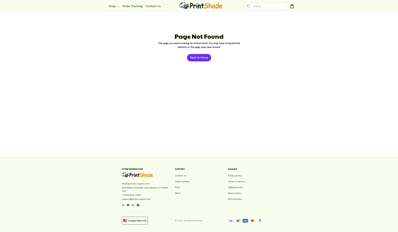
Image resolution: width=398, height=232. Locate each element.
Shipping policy (235, 187)
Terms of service (236, 181)
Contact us (180, 175)
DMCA (178, 193)
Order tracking (182, 181)
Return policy (234, 193)
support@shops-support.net (136, 199)
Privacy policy (235, 175)
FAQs (177, 187)
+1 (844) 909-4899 (131, 195)
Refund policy (235, 199)
